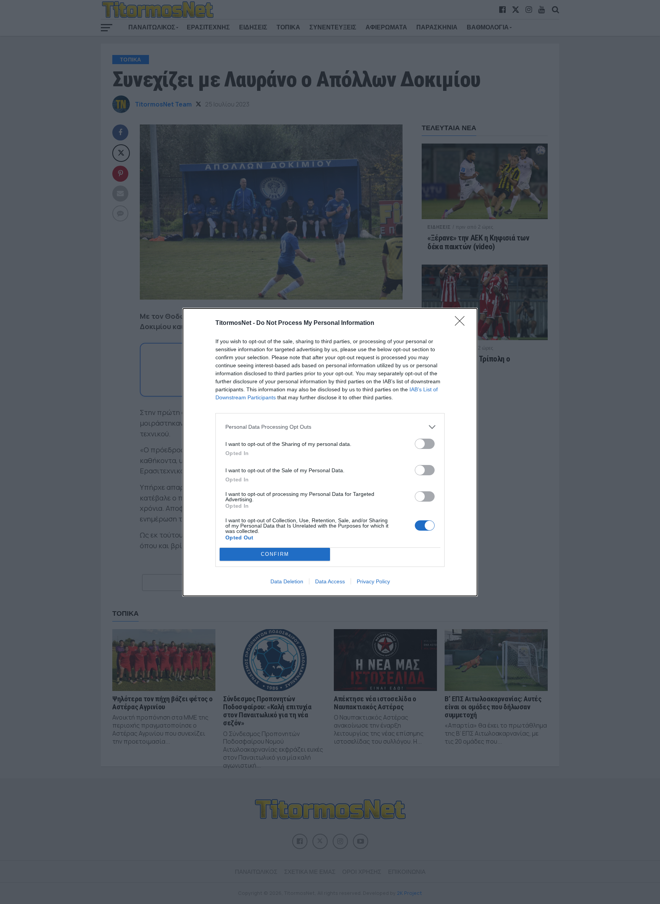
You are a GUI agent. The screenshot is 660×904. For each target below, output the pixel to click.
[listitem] (330, 427)
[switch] (425, 444)
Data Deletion (286, 581)
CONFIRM (275, 554)
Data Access (330, 581)
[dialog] (330, 452)
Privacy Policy (373, 581)
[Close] (462, 323)
